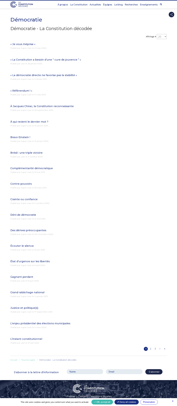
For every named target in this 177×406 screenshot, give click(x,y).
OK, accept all (103, 402)
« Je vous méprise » (22, 44)
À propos (63, 4)
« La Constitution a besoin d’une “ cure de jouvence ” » (45, 59)
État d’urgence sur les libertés (30, 261)
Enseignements (149, 4)
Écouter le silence (22, 245)
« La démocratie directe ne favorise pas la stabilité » (43, 75)
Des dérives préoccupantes (28, 230)
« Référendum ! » (21, 90)
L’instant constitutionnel (26, 338)
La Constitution (79, 4)
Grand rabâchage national (27, 292)
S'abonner (154, 371)
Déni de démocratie (23, 214)
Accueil (13, 360)
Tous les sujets (28, 360)
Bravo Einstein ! (20, 137)
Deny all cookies (127, 402)
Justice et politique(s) (24, 307)
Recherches (131, 4)
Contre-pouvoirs (21, 183)
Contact (83, 396)
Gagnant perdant (21, 276)
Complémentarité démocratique (31, 168)
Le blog (118, 4)
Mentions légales (101, 396)
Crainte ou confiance (24, 199)
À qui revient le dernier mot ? (29, 121)
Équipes (107, 4)
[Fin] (165, 349)
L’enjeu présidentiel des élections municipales (40, 323)
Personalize (149, 402)
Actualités (95, 4)
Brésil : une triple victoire (26, 152)
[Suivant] (160, 349)
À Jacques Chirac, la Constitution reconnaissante (42, 106)
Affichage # (151, 36)
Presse (71, 396)
